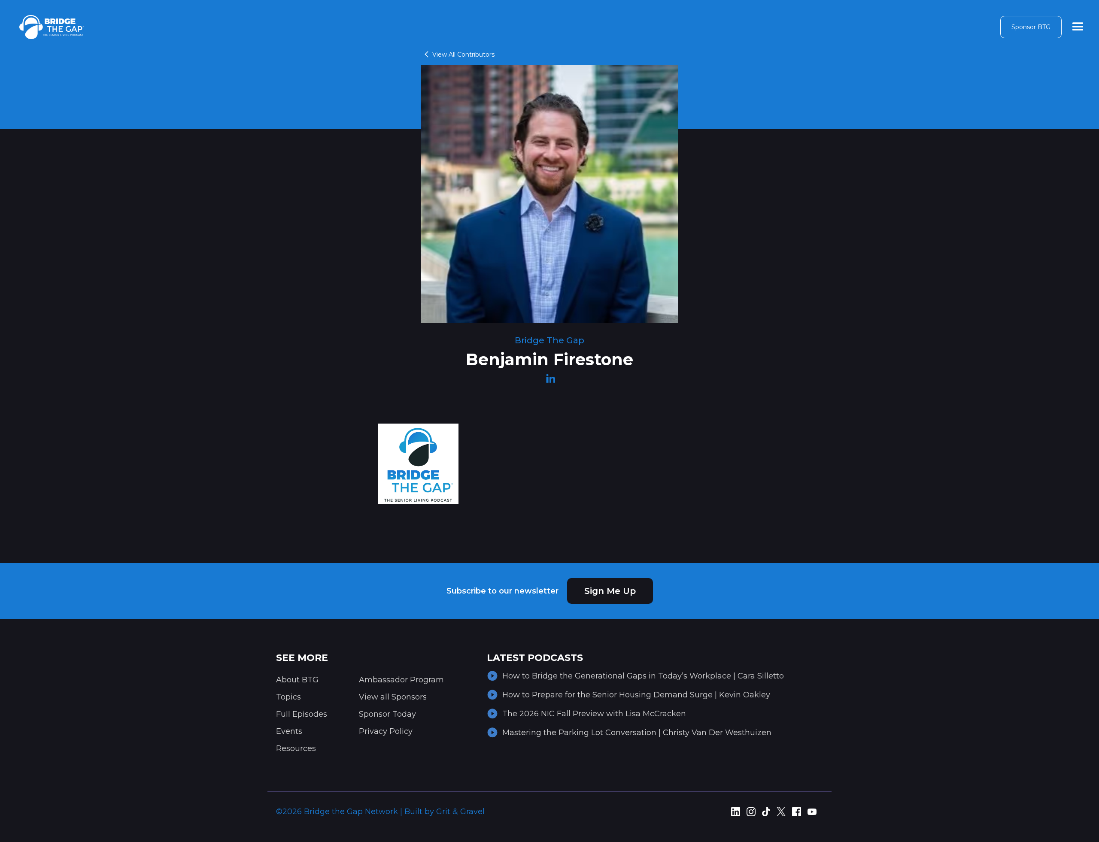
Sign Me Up (610, 591)
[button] (1078, 27)
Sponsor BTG (1030, 27)
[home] (51, 27)
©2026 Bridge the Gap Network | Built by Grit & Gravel (380, 811)
